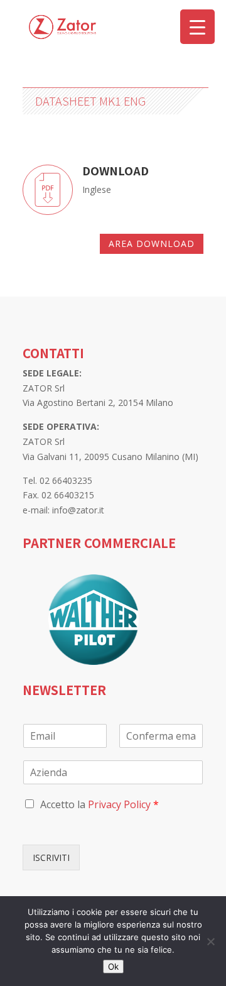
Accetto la (99, 804)
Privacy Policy (119, 804)
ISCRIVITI (51, 857)
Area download (152, 243)
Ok (113, 966)
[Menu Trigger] (197, 26)
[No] (210, 941)
